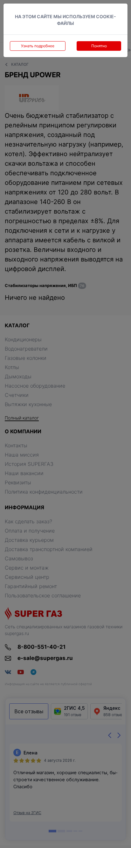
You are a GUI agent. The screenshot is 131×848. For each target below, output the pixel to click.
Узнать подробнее (37, 45)
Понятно (99, 45)
